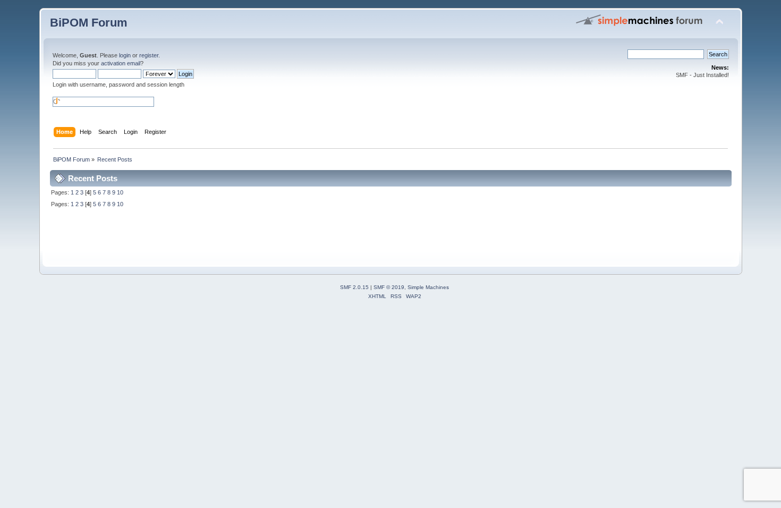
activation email (120, 63)
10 (120, 192)
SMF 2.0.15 (354, 287)
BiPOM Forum (89, 22)
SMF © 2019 (388, 287)
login (125, 55)
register (148, 55)
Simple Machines (428, 287)
